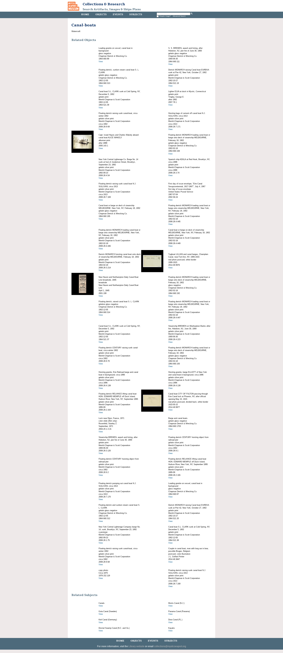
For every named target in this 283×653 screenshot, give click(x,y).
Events (118, 14)
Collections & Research (104, 4)
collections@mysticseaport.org (170, 646)
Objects (101, 14)
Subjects (135, 14)
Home (85, 14)
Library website (136, 646)
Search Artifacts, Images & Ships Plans (112, 9)
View (101, 61)
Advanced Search (179, 16)
